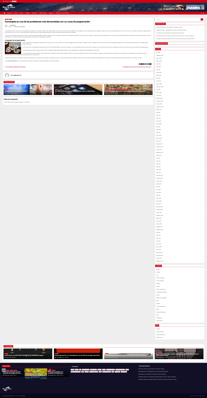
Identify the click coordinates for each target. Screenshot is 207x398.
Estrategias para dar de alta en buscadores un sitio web (136, 67)
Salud (15, 13)
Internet (27, 13)
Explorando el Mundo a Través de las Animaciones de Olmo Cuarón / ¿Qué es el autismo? (175, 35)
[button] (201, 13)
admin (63, 93)
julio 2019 (158, 112)
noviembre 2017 (159, 146)
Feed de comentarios (160, 334)
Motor (21, 13)
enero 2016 (158, 203)
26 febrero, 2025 (110, 357)
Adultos (157, 269)
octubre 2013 (159, 258)
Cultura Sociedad (108, 89)
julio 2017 (158, 158)
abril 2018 (158, 132)
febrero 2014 (159, 246)
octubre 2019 (159, 103)
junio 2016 (158, 189)
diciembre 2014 (159, 226)
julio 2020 (158, 89)
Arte (157, 275)
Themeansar (23, 395)
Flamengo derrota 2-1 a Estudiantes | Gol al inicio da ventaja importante (171, 30)
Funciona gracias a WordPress (8, 395)
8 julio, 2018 (31, 375)
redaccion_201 (115, 93)
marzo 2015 (158, 221)
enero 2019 (158, 121)
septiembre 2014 (159, 229)
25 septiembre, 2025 (60, 357)
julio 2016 (158, 186)
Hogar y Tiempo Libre (119, 89)
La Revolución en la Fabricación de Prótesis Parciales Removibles (170, 32)
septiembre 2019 (159, 106)
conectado (15, 102)
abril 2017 (158, 166)
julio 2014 (158, 232)
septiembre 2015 (159, 215)
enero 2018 (158, 141)
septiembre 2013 (159, 261)
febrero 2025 (159, 58)
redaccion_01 (12, 25)
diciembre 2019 (159, 98)
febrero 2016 (159, 201)
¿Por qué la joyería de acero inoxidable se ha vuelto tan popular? (125, 91)
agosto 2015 (158, 218)
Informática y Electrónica (62, 13)
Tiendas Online (43, 13)
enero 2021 (158, 81)
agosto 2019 (158, 109)
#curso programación (20, 26)
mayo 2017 (158, 163)
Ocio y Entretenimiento (127, 89)
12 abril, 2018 (53, 377)
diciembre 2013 (159, 252)
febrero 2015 (159, 223)
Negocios (9, 13)
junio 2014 (158, 235)
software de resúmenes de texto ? (15, 91)
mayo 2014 (158, 238)
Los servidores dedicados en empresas (15, 67)
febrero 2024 (159, 61)
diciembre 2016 (159, 175)
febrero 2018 (159, 138)
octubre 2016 (159, 181)
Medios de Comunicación (161, 297)
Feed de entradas (159, 331)
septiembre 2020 (159, 86)
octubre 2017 (159, 149)
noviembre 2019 (159, 101)
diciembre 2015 (159, 206)
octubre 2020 (159, 83)
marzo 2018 (158, 135)
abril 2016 (158, 195)
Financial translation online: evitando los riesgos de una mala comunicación (36, 373)
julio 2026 (158, 52)
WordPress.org (159, 337)
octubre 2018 (159, 123)
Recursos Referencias (160, 312)
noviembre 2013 (159, 255)
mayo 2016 (158, 192)
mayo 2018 (158, 129)
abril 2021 (158, 78)
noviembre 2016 (159, 178)
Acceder (158, 328)
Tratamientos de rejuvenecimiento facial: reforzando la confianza (12, 374)
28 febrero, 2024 (160, 357)
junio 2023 (158, 63)
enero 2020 (158, 95)
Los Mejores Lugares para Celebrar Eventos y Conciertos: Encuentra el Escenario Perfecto (175, 38)
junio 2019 (158, 115)
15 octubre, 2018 (9, 376)
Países (157, 309)
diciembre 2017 (159, 143)
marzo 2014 (158, 243)
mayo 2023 (158, 66)
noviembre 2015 (159, 209)
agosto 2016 (158, 183)
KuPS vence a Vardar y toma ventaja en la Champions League (169, 27)
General (6, 19)
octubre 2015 (159, 212)
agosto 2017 (158, 155)
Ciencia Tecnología (160, 277)
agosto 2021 (158, 75)
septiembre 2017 (159, 152)
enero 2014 (158, 249)
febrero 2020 (159, 92)
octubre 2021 (159, 72)
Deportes (34, 13)
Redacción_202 (15, 93)
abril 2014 (158, 241)
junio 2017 (158, 161)
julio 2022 (158, 69)
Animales (51, 13)
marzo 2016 (158, 198)
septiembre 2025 (159, 55)
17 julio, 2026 (8, 357)
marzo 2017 (158, 169)
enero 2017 (158, 172)
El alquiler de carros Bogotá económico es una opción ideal (59, 374)
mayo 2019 (158, 118)
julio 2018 (158, 126)
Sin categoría (159, 317)
